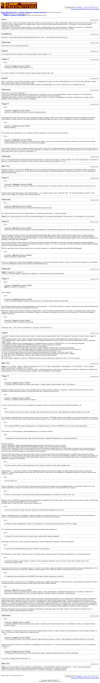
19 (94, 7)
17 (90, 7)
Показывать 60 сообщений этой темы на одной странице (85, 9)
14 (85, 7)
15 (87, 7)
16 (88, 7)
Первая (79, 7)
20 (96, 7)
